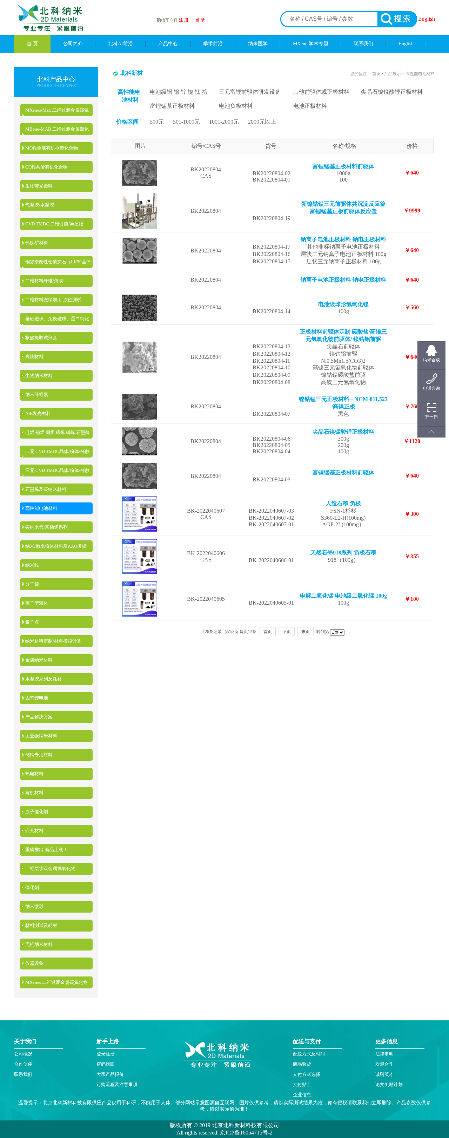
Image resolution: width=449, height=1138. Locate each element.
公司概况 (23, 1054)
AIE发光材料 (38, 413)
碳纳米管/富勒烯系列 (46, 527)
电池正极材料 (310, 106)
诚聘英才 (384, 1074)
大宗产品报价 (110, 1074)
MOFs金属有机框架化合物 (51, 148)
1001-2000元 (224, 122)
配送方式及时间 (309, 1054)
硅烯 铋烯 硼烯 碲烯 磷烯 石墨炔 (57, 432)
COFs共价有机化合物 (46, 167)
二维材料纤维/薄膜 (44, 280)
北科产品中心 (56, 79)
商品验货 (302, 1064)
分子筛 (32, 584)
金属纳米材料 (39, 660)
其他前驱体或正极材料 (321, 92)
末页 (305, 631)
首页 (376, 73)
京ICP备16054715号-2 (246, 1133)
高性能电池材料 (41, 508)
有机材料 (34, 792)
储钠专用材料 (39, 754)
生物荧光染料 (39, 186)
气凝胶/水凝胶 (39, 205)
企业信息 (302, 1094)
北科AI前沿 (120, 43)
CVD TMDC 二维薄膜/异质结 (54, 223)
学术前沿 (213, 43)
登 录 (200, 20)
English (426, 19)
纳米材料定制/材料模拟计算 (53, 641)
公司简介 (73, 43)
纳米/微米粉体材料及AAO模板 (55, 546)
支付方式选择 (306, 1074)
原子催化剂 (36, 811)
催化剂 (32, 887)
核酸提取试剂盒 (41, 337)
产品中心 (168, 43)
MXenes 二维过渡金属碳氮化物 (56, 982)
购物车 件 (168, 20)
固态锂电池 (36, 697)
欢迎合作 (384, 1064)
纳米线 (32, 565)
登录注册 (105, 1054)
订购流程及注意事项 (117, 1084)
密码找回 (105, 1064)
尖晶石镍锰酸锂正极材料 (392, 92)
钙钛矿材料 (36, 242)
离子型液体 (36, 603)
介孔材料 (34, 830)
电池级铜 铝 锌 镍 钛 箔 (178, 92)
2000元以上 (262, 122)
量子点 (32, 622)
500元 (157, 122)
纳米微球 (34, 906)
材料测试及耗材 (41, 925)
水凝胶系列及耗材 (43, 679)
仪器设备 (34, 963)
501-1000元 (186, 122)
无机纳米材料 (39, 944)
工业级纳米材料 (41, 735)
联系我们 (363, 43)
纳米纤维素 (36, 394)
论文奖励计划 (389, 1084)
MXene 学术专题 (310, 43)
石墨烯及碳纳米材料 (45, 489)
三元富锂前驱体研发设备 (250, 92)
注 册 (183, 20)
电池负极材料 (236, 106)
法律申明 (384, 1054)
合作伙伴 (23, 1064)
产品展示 (392, 73)
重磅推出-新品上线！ (46, 849)
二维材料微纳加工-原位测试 (53, 299)
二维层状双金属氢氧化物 (50, 868)
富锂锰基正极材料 (172, 106)
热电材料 (34, 773)
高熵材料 (34, 356)
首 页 (32, 43)
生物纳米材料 (39, 375)
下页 (286, 631)
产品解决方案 (39, 716)
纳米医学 (258, 43)
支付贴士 (302, 1084)
